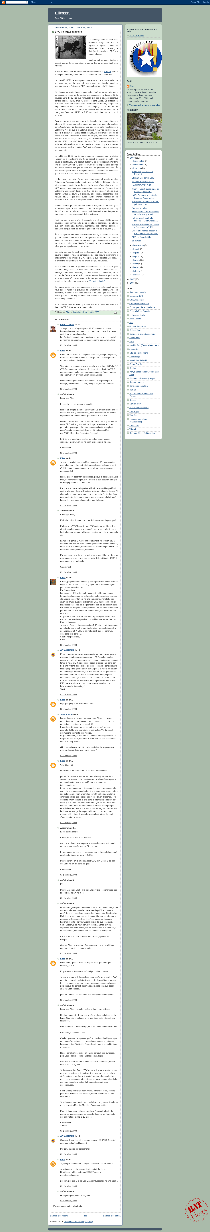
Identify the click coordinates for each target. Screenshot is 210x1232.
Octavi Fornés (135, 364)
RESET (132, 390)
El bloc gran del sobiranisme (142, 307)
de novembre (139, 165)
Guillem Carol (135, 330)
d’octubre (137, 168)
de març (136, 267)
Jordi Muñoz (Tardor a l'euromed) (143, 345)
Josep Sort (134, 349)
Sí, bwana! (136, 241)
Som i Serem (135, 404)
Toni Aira (133, 415)
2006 (132, 283)
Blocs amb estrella (137, 292)
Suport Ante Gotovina (139, 408)
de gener (137, 275)
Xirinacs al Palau (139, 208)
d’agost (136, 249)
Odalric (132, 368)
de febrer (137, 271)
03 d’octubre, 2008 (68, 345)
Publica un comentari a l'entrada (67, 1206)
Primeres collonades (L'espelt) (142, 378)
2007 (132, 279)
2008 (132, 158)
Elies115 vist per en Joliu (143, 178)
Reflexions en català (138, 386)
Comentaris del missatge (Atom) (78, 1222)
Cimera (107, 72)
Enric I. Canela (67, 325)
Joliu (131, 341)
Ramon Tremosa (136, 382)
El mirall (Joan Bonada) (139, 311)
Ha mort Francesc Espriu (143, 182)
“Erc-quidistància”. (97, 281)
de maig (136, 260)
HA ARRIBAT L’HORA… (142, 185)
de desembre (139, 161)
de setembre (138, 245)
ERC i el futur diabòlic (141, 237)
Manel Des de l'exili (138, 360)
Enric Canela (135, 319)
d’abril (135, 264)
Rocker (132, 400)
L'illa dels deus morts (138, 353)
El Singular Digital (137, 315)
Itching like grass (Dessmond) (142, 334)
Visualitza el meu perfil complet (144, 105)
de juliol (136, 253)
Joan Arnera (66, 714)
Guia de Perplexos (137, 326)
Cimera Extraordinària (139, 304)
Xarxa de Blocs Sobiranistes (142, 433)
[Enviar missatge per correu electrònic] (115, 312)
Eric (131, 323)
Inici (85, 1216)
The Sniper (134, 411)
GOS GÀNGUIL (67, 650)
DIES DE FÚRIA (136, 35)
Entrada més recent (59, 1216)
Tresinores (134, 425)
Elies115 (62, 13)
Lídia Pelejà (134, 357)
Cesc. (62, 578)
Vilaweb (132, 429)
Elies (62, 351)
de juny (136, 256)
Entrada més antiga (112, 1216)
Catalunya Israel (136, 300)
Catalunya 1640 (136, 296)
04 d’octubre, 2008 (68, 1201)
